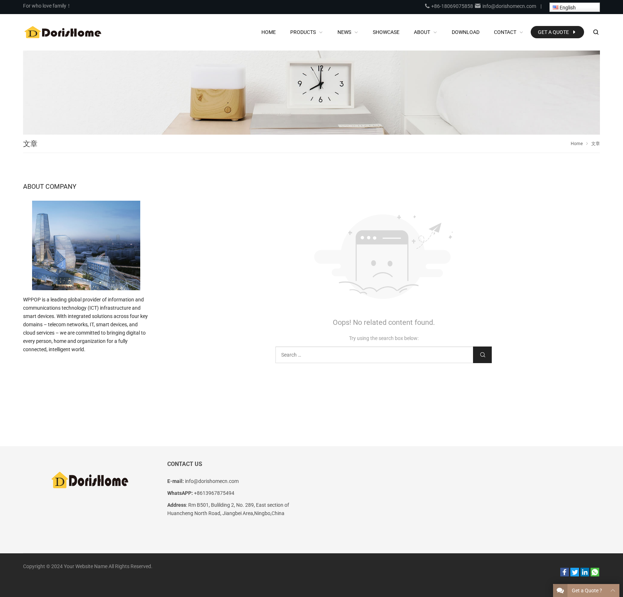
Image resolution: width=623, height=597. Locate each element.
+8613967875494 (214, 493)
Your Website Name (85, 566)
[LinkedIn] (585, 575)
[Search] (595, 32)
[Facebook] (565, 575)
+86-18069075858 (451, 6)
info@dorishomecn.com (508, 6)
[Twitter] (575, 575)
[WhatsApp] (595, 575)
